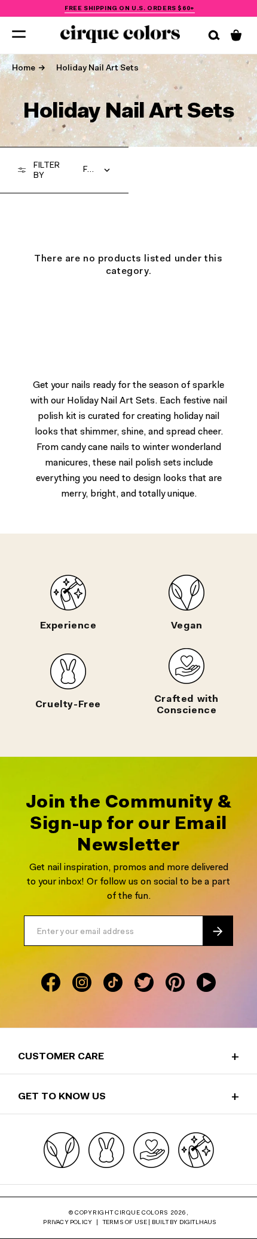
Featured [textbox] (97, 170)
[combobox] (97, 170)
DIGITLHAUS (198, 1223)
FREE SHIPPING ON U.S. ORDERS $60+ (130, 8)
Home (23, 68)
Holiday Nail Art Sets (97, 68)
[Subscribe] (217, 931)
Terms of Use (125, 1223)
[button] (19, 33)
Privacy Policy (67, 1223)
